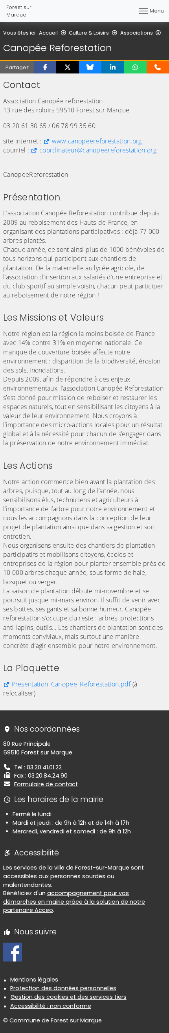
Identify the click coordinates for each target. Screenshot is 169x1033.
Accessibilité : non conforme (50, 1006)
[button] (45, 67)
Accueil (48, 32)
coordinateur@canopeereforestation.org (97, 150)
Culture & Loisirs (89, 32)
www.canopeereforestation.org (96, 141)
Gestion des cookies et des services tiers (69, 997)
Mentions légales (34, 979)
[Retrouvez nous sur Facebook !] (12, 952)
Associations (136, 32)
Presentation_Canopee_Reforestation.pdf (71, 684)
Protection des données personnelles (63, 988)
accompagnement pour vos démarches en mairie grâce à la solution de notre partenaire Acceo (74, 901)
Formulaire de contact (46, 784)
